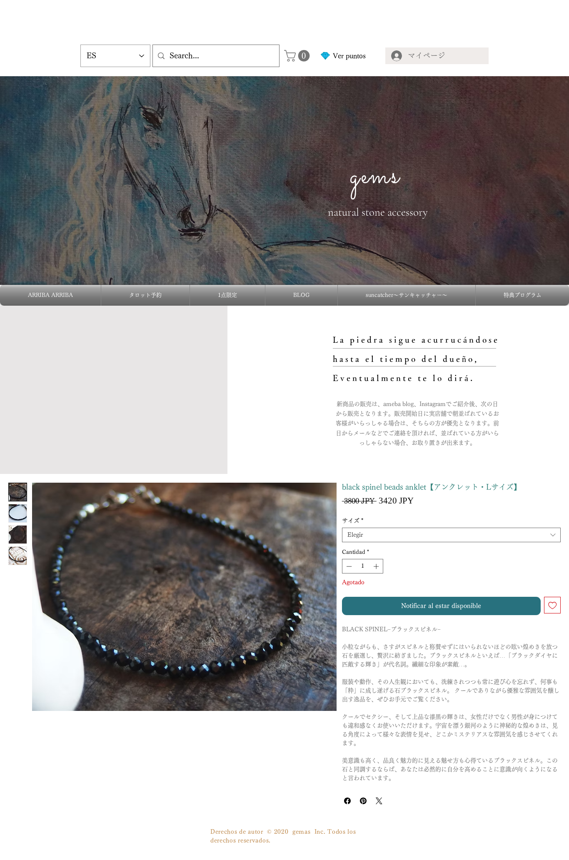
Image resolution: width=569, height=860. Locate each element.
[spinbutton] (362, 566)
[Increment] (377, 566)
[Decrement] (348, 566)
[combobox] (451, 535)
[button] (298, 56)
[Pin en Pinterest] (363, 801)
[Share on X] (379, 801)
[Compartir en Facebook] (347, 801)
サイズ (352, 520)
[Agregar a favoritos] (552, 605)
